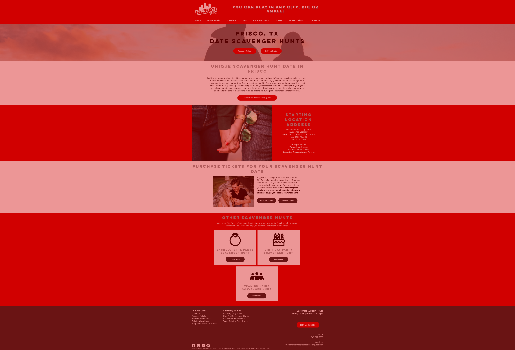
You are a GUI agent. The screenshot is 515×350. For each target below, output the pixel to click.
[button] (321, 306)
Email (214, 334)
